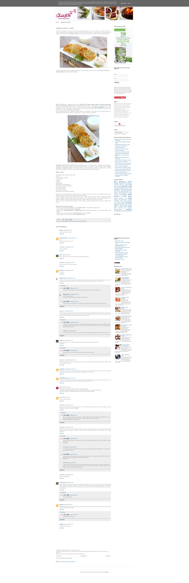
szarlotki (125, 205)
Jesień (61, 221)
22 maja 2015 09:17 (72, 462)
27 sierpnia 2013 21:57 (68, 311)
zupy (120, 210)
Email (115, 74)
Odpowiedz (61, 233)
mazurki (125, 198)
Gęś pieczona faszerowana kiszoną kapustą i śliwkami (122, 248)
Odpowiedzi (63, 285)
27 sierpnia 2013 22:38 (73, 322)
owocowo (129, 200)
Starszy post (108, 556)
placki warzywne (76, 221)
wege (115, 207)
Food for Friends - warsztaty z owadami (123, 167)
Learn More (123, 3)
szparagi (130, 205)
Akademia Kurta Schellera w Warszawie (123, 169)
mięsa (130, 198)
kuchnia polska (65, 221)
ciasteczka (122, 187)
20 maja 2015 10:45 (69, 427)
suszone (121, 205)
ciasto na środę (128, 187)
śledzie (122, 210)
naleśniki (61, 524)
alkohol (115, 186)
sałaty (122, 203)
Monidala (61, 504)
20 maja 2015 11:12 (73, 454)
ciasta (118, 187)
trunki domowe (123, 206)
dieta (125, 189)
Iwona (60, 387)
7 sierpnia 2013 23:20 (69, 247)
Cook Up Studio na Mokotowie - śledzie (123, 160)
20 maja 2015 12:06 (69, 474)
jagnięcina (123, 191)
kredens (116, 194)
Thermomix (121, 183)
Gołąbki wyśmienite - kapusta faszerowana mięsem (121, 245)
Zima (130, 185)
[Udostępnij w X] (68, 219)
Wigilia (126, 184)
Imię (115, 78)
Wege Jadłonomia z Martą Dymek (122, 153)
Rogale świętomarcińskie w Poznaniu (122, 170)
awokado (120, 186)
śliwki (125, 210)
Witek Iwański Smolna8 (119, 150)
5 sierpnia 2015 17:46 (73, 495)
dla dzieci (129, 189)
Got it (129, 3)
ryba (120, 203)
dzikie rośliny (121, 190)
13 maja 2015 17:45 (73, 415)
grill (129, 190)
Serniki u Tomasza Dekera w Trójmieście (123, 173)
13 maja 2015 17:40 (69, 405)
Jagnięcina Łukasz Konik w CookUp (122, 144)
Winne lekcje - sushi (119, 240)
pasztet (115, 202)
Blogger (107, 572)
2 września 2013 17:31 (73, 350)
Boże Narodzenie (120, 182)
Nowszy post (58, 556)
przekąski (81, 221)
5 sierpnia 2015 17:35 (68, 504)
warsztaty (129, 206)
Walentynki (116, 184)
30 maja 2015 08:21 (72, 330)
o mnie (57, 22)
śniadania (129, 210)
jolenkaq (61, 340)
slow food (129, 203)
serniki (125, 203)
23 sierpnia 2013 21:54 (74, 294)
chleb (115, 187)
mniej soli (116, 199)
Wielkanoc (122, 184)
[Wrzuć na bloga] (67, 219)
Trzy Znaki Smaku (128, 183)
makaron (121, 198)
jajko (127, 191)
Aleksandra (61, 369)
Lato (69, 221)
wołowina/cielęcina (118, 209)
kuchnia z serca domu (123, 196)
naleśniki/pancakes (124, 199)
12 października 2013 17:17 (70, 360)
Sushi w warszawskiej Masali (121, 172)
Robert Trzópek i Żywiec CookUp (121, 148)
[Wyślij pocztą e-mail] (66, 219)
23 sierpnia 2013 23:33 (73, 301)
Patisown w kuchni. (63, 238)
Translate (124, 134)
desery (122, 189)
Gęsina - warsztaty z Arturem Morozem (123, 164)
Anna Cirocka (62, 482)
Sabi (60, 254)
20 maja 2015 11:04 (72, 447)
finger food (126, 190)
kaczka (130, 191)
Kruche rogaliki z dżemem (126, 316)
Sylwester (116, 183)
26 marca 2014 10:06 (66, 387)
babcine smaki (127, 186)
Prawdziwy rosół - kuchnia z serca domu (126, 325)
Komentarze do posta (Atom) (66, 558)
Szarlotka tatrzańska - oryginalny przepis (125, 278)
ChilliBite (65, 288)
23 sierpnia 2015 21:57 (68, 524)
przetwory (116, 203)
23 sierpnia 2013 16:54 (70, 278)
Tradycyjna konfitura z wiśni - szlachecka (125, 345)
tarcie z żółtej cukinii (99, 107)
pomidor (123, 202)
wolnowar (130, 207)
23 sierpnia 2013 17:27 (73, 288)
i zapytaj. (126, 117)
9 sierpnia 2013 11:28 (66, 254)
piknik (118, 202)
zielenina (84, 221)
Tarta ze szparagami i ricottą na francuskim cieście (121, 257)
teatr (118, 206)
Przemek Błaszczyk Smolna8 (121, 146)
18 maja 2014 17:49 (65, 397)
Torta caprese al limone (120, 259)
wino (125, 207)
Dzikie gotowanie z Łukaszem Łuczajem (123, 163)
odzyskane (116, 200)
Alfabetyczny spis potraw (66, 22)
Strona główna (83, 556)
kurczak (116, 198)
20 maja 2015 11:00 (73, 438)
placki (71, 221)
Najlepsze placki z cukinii (126, 268)
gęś (119, 191)
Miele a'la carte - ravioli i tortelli (121, 161)
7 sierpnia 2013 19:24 (67, 230)
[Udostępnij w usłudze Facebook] (70, 219)
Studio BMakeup (62, 378)
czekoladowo (117, 189)
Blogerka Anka (62, 278)
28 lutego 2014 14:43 (71, 378)
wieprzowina (120, 207)
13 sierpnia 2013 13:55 (68, 270)
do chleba (116, 190)
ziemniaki (116, 210)
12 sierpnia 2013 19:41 (69, 262)
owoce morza (123, 200)
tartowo (115, 206)
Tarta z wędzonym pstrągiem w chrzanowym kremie (121, 255)
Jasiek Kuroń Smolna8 (119, 147)
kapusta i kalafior (118, 193)
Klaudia (61, 230)
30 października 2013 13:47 (70, 369)
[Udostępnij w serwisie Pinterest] (71, 219)
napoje (130, 199)
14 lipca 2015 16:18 (70, 482)
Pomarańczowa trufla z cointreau (121, 252)
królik (120, 194)
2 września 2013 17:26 (68, 340)
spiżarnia (116, 205)
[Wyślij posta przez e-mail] (63, 219)
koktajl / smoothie (127, 193)
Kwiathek (61, 270)
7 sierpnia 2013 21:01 (72, 238)
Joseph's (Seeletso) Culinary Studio (122, 151)
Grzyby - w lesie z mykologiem (121, 166)
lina (60, 397)
